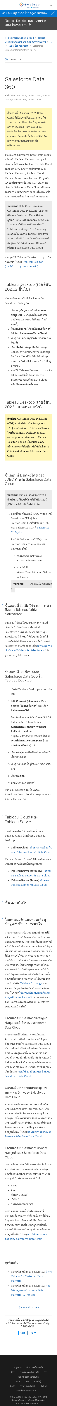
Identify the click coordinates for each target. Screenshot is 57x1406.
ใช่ (22, 1333)
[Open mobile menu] (7, 4)
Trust (27, 1381)
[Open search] (50, 5)
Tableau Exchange (31, 983)
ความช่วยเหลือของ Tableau (21, 38)
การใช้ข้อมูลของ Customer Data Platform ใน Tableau (30, 1290)
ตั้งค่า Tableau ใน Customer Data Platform (31, 1276)
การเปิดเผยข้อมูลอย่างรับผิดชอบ (31, 1376)
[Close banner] (53, 13)
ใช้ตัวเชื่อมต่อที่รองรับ (19, 46)
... (51, 42)
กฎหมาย (18, 1367)
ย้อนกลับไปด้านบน (30, 1308)
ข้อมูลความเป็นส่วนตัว (29, 1372)
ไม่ (32, 1333)
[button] (6, 59)
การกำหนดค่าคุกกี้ (28, 1386)
